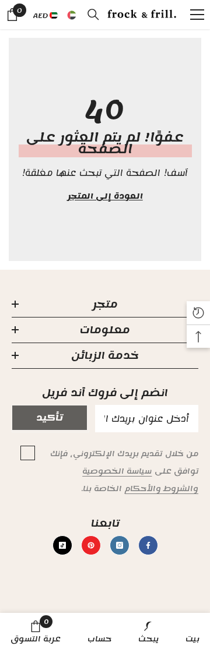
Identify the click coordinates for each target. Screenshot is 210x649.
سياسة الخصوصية (117, 471)
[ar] (72, 15)
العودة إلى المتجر (104, 196)
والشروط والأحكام (161, 489)
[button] (39, 62)
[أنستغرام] (120, 545)
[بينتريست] (91, 545)
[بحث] (93, 15)
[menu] (197, 15)
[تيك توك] (62, 545)
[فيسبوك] (148, 545)
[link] (148, 631)
